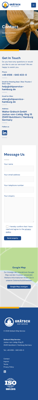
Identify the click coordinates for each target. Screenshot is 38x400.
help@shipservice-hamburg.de (13, 88)
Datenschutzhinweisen (22, 280)
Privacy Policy (9, 367)
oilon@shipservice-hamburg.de (13, 100)
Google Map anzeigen (19, 287)
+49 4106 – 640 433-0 (15, 350)
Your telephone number (14, 185)
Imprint (6, 361)
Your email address (12, 175)
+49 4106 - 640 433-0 (14, 74)
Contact (7, 359)
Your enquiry (9, 196)
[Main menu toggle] (33, 5)
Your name (8, 164)
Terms (6, 364)
